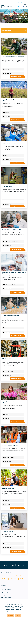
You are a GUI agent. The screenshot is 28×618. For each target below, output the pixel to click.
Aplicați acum (13, 578)
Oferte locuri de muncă (7, 576)
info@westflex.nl (6, 595)
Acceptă (10, 615)
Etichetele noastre (20, 576)
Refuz (18, 615)
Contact (4, 578)
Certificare (22, 578)
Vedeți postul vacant (16, 76)
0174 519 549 (5, 592)
